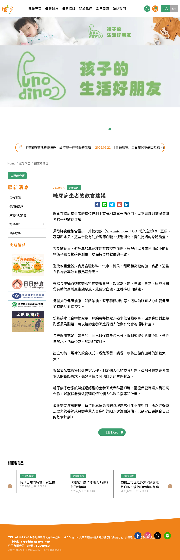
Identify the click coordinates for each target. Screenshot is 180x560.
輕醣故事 (15, 233)
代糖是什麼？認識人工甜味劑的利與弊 (89, 484)
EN (174, 8)
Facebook (138, 535)
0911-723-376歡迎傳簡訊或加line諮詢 (37, 537)
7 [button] (104, 129)
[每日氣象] (27, 295)
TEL (11, 537)
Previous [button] (10, 486)
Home (11, 163)
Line (167, 535)
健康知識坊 (41, 163)
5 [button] (93, 129)
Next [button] (170, 486)
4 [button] (87, 129)
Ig (148, 535)
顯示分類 (19, 175)
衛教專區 (15, 224)
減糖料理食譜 (17, 215)
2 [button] (76, 129)
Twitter (157, 535)
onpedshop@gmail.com (35, 541)
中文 (165, 8)
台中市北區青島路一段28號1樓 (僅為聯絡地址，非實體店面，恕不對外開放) (114, 537)
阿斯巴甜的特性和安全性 (37, 482)
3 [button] (81, 129)
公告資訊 (15, 197)
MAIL (16, 541)
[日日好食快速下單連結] (27, 264)
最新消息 (24, 163)
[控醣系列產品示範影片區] (27, 284)
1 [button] (70, 129)
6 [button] (98, 129)
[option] (90, 62)
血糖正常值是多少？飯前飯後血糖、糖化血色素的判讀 (140, 484)
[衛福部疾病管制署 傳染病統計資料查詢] (27, 305)
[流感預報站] (27, 321)
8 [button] (109, 129)
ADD (67, 537)
